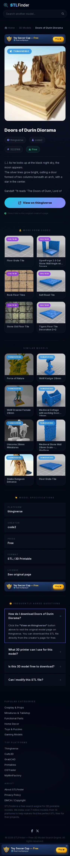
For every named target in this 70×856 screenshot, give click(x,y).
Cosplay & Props (14, 707)
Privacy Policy (12, 794)
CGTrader (10, 769)
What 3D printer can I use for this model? (30, 651)
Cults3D (9, 753)
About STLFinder (14, 789)
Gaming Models (13, 734)
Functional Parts (13, 718)
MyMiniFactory (12, 775)
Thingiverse (11, 748)
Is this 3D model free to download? (31, 666)
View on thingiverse (37, 202)
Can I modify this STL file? (25, 679)
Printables (10, 764)
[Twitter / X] (37, 831)
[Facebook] (32, 831)
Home (11, 27)
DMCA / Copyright (15, 800)
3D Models (25, 27)
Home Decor (11, 723)
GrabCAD (9, 759)
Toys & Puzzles (13, 729)
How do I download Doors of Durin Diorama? (31, 616)
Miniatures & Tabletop (17, 712)
